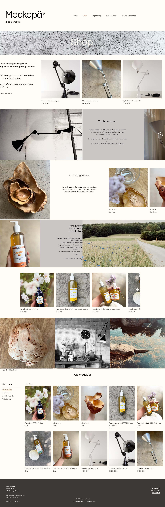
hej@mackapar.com (12, 501)
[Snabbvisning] (60, 79)
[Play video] (160, 134)
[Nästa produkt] (137, 289)
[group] (101, 82)
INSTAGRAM (155, 490)
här (122, 143)
